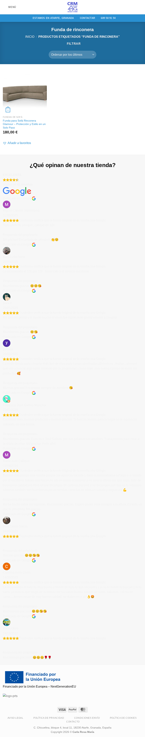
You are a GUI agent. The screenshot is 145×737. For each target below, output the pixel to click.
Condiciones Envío (87, 718)
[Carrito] (140, 7)
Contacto (73, 721)
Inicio (29, 36)
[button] (17, 143)
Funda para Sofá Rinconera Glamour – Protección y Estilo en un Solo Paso (24, 124)
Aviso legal (15, 718)
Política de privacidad (48, 718)
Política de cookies (123, 718)
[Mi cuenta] (134, 7)
